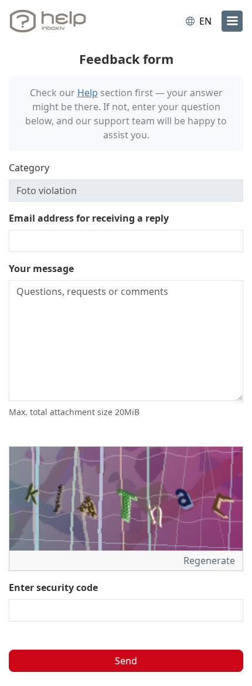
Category (29, 167)
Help (87, 92)
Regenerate (210, 560)
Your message (41, 268)
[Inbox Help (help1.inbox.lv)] (57, 21)
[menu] (232, 21)
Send (126, 660)
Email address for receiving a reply (89, 218)
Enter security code (53, 587)
